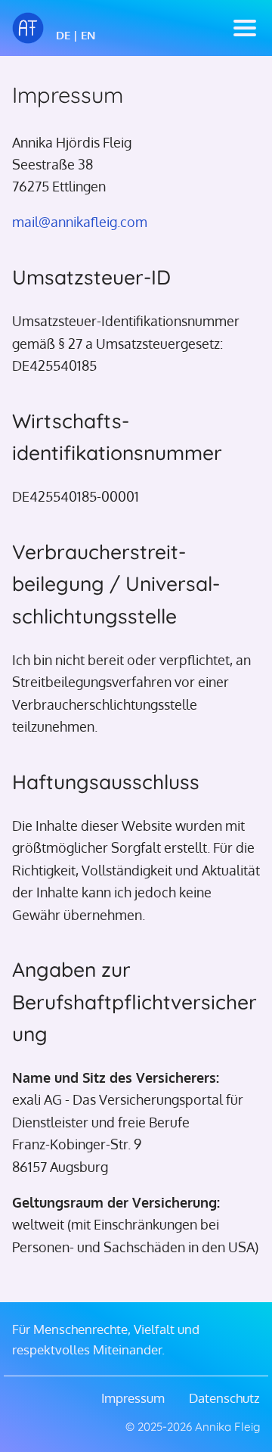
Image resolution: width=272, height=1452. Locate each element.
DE (63, 34)
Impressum (133, 1398)
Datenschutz (224, 1398)
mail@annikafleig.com (79, 221)
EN (88, 34)
